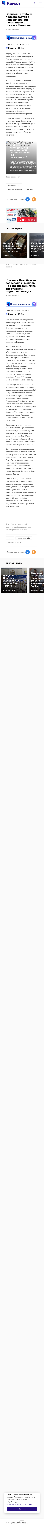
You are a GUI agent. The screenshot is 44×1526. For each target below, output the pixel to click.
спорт (10, 538)
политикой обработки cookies (19, 1504)
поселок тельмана (15, 189)
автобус (30, 189)
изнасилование (14, 185)
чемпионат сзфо (23, 538)
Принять (22, 1509)
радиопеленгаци (14, 542)
